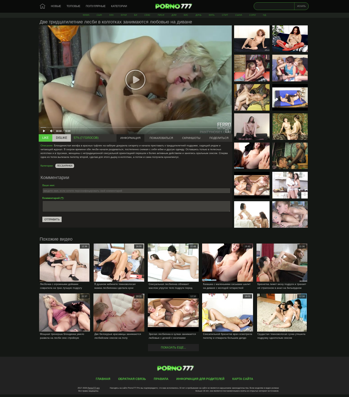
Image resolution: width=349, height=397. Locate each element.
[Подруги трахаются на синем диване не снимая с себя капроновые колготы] (290, 97)
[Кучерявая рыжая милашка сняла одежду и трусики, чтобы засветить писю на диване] (252, 38)
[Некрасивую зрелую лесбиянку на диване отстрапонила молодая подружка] (290, 126)
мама (86, 15)
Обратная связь (132, 378)
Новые (56, 6)
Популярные (96, 6)
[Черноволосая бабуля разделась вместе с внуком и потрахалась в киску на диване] (252, 97)
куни (124, 15)
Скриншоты (191, 137)
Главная (174, 6)
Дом (174, 15)
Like (45, 137)
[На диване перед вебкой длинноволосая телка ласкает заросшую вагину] (252, 126)
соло (252, 15)
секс (148, 15)
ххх (111, 15)
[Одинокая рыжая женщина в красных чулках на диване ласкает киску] (290, 38)
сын (99, 15)
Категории (119, 6)
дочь (199, 15)
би (135, 15)
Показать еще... (173, 347)
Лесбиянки (64, 165)
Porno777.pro (94, 388)
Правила (161, 378)
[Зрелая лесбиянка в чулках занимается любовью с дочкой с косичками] (252, 185)
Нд (264, 15)
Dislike (61, 137)
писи (161, 15)
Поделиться (218, 137)
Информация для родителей (200, 378)
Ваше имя (48, 185)
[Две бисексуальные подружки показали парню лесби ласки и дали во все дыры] (252, 214)
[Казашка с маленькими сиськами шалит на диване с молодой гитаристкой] (252, 156)
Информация (130, 137)
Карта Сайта (242, 378)
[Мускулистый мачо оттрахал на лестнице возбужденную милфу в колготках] (290, 156)
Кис (186, 15)
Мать (212, 15)
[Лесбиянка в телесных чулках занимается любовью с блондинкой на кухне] (290, 185)
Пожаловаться (161, 137)
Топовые (73, 6)
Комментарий (51, 198)
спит (225, 15)
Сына (238, 15)
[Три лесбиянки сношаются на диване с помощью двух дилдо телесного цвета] (290, 68)
